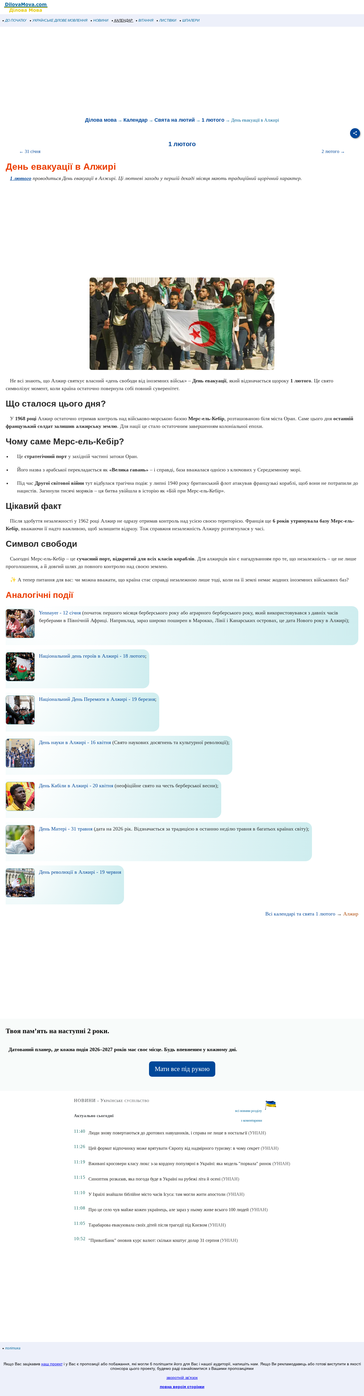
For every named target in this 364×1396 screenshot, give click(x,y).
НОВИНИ (100, 20)
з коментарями (251, 1120)
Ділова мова (101, 120)
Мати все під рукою (182, 1068)
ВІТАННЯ (146, 20)
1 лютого (213, 120)
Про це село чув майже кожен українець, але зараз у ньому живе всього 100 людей (168, 1209)
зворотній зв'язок (182, 1377)
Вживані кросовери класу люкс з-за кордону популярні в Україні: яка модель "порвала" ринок (179, 1163)
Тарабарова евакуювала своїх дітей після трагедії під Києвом (147, 1225)
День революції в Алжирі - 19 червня (80, 872)
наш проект (52, 1364)
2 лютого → (333, 151)
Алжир (350, 914)
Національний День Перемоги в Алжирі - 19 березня (97, 699)
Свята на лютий (174, 120)
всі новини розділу (248, 1111)
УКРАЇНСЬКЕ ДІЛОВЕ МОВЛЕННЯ (60, 20)
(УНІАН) (257, 1132)
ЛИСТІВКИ (167, 20)
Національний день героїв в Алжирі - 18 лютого (92, 656)
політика (12, 1348)
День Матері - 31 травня (65, 829)
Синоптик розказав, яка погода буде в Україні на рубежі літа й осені (154, 1179)
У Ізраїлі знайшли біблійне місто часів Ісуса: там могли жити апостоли (157, 1194)
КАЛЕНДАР (123, 20)
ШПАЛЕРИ (190, 20)
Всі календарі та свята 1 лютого (300, 914)
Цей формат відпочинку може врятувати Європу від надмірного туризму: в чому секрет (174, 1148)
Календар (135, 120)
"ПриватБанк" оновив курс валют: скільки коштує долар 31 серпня (153, 1240)
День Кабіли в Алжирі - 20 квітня (76, 785)
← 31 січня (29, 151)
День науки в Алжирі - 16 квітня (75, 742)
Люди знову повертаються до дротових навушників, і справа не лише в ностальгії (167, 1132)
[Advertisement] (170, 72)
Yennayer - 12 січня (60, 613)
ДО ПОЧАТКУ (15, 20)
